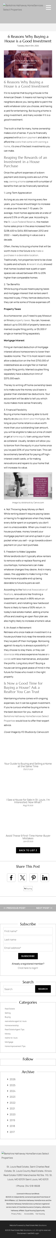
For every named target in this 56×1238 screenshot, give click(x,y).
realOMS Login (33, 1233)
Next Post (43, 907)
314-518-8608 (32, 1186)
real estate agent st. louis (15, 1021)
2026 (13, 1079)
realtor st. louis (11, 1037)
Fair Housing (40, 1214)
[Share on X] (22, 877)
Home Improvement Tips (15, 1046)
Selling (8, 1013)
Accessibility (29, 1214)
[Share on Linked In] (45, 877)
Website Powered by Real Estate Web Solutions (28, 1225)
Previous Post (16, 907)
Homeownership (12, 1025)
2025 (12, 1085)
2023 (12, 1096)
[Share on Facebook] (11, 877)
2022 (12, 1102)
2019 (12, 1120)
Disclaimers (21, 1233)
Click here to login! (28, 968)
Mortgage (9, 1042)
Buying (29, 888)
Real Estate (10, 1008)
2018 (12, 1126)
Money (8, 1033)
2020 (13, 1114)
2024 (12, 1091)
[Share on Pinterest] (33, 877)
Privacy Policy (16, 1214)
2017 (12, 1132)
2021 (12, 1108)
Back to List (27, 850)
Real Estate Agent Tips (14, 1029)
